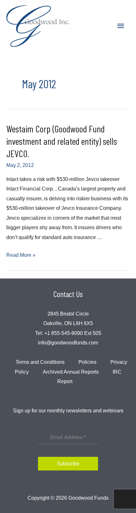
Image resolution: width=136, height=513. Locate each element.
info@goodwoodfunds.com (68, 342)
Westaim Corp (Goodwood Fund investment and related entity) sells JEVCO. (61, 141)
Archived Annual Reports (71, 372)
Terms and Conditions (40, 362)
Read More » (20, 255)
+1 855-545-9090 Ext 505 (72, 333)
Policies (87, 362)
